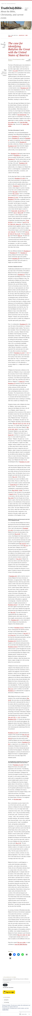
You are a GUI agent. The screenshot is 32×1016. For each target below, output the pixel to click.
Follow (5, 984)
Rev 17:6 (20, 934)
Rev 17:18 (18, 843)
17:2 (19, 717)
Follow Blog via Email (10, 977)
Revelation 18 (15, 138)
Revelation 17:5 (23, 324)
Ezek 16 (13, 231)
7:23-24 (20, 490)
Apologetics (6, 999)
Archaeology (6, 1002)
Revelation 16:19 (12, 719)
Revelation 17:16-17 (19, 627)
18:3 (14, 717)
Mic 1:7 (24, 210)
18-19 (16, 429)
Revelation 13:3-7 (12, 641)
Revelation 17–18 (12, 146)
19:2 (29, 934)
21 (29, 423)
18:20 (23, 934)
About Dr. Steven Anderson (8, 3)
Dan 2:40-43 (15, 490)
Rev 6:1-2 (10, 688)
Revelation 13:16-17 (13, 646)
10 (27, 423)
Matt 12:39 (20, 212)
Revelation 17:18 (15, 153)
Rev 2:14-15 (15, 193)
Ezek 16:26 (14, 210)
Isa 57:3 (25, 222)
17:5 (22, 423)
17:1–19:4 (15, 70)
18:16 (12, 429)
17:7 (28, 352)
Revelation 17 (15, 136)
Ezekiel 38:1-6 (13, 484)
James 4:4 (18, 224)
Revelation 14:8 (13, 576)
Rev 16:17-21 (25, 734)
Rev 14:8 (15, 423)
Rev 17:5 (15, 477)
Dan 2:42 (25, 633)
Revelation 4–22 (24, 88)
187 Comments (28, 60)
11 (16, 494)
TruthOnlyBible (11, 8)
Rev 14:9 (13, 612)
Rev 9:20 (15, 191)
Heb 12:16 (12, 224)
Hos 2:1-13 (17, 233)
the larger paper (17, 799)
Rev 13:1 (13, 635)
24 (10, 635)
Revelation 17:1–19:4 (20, 178)
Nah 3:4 (20, 235)
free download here (21, 114)
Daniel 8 (11, 494)
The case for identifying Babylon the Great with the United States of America (19, 49)
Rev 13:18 (10, 498)
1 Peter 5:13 (22, 381)
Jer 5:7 (15, 212)
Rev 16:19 (17, 534)
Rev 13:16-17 (23, 543)
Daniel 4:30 (10, 435)
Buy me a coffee (22, 942)
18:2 (25, 423)
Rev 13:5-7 (18, 559)
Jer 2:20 (20, 210)
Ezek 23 (12, 233)
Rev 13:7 (26, 545)
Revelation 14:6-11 (12, 604)
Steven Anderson (17, 59)
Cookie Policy (5, 1009)
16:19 (19, 423)
